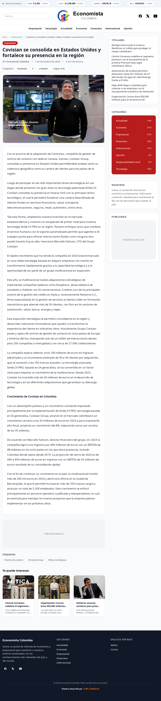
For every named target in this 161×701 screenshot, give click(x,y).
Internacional (112, 28)
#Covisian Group (35, 560)
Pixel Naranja (91, 689)
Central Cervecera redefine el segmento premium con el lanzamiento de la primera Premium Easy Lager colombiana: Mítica (133, 61)
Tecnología (51, 28)
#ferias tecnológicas (57, 560)
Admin (114, 645)
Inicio (5, 37)
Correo (114, 649)
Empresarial (35, 28)
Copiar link (59, 68)
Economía (81, 28)
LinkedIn (43, 68)
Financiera (96, 28)
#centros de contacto (14, 560)
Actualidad (66, 28)
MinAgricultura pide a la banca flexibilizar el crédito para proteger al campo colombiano (131, 48)
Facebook (22, 68)
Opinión (128, 28)
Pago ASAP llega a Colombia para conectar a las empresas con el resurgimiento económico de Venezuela (132, 88)
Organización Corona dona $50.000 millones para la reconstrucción (130, 98)
